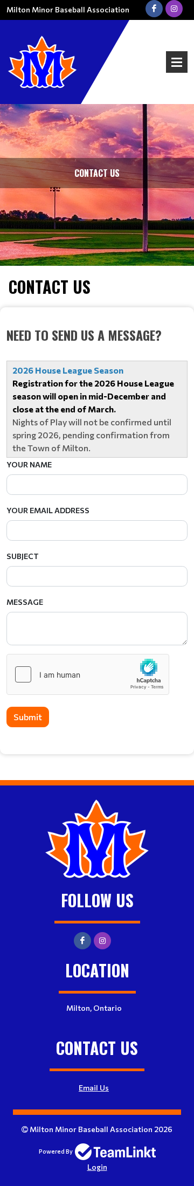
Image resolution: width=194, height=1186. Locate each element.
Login (97, 1166)
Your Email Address (47, 510)
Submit (27, 717)
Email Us (94, 1087)
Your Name (29, 464)
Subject (22, 556)
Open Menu (177, 62)
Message (24, 601)
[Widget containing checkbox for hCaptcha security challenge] (87, 674)
